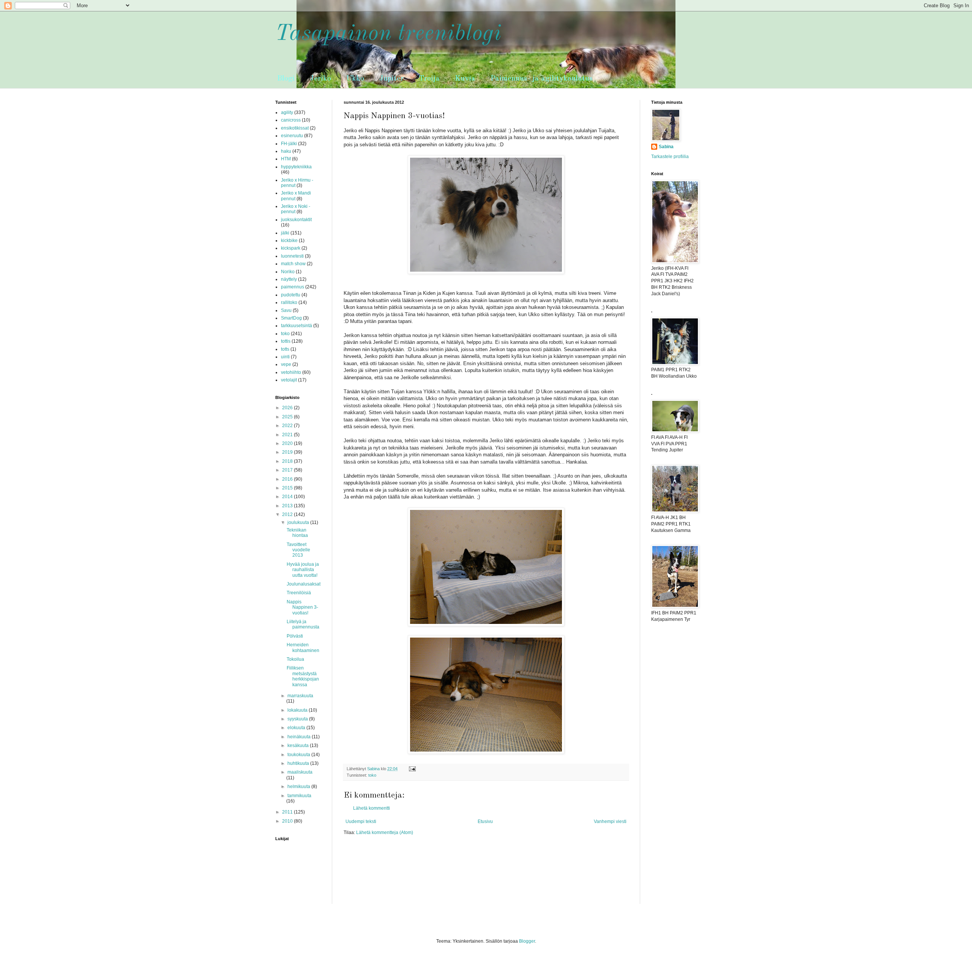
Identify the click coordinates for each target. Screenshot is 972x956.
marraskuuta (300, 695)
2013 (288, 505)
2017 (288, 470)
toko (372, 775)
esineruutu (292, 135)
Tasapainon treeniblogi (388, 33)
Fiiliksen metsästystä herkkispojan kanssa (303, 676)
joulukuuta (298, 522)
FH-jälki (289, 143)
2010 (288, 821)
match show (293, 263)
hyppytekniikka (296, 166)
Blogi (286, 78)
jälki (285, 233)
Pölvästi (295, 636)
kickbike (289, 240)
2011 (288, 812)
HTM (286, 158)
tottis (285, 341)
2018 (288, 461)
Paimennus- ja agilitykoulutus (542, 78)
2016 (288, 479)
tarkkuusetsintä (296, 325)
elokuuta (296, 727)
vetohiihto (291, 372)
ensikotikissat (295, 128)
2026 (288, 407)
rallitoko (289, 302)
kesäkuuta (298, 745)
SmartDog (291, 318)
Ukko (355, 78)
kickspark (290, 248)
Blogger (527, 941)
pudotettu (290, 295)
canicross (291, 120)
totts (285, 349)
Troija (429, 78)
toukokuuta (299, 754)
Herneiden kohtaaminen (303, 647)
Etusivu (485, 821)
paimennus (292, 287)
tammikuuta (299, 795)
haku (286, 151)
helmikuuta (299, 786)
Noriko (288, 271)
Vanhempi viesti (610, 821)
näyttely (289, 279)
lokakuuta (298, 710)
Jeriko (320, 78)
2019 (288, 452)
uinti (285, 356)
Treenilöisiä (299, 592)
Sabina (666, 146)
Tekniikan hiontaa (297, 532)
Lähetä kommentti (371, 808)
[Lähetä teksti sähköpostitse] (412, 768)
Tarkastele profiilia (670, 156)
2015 (288, 488)
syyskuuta (298, 719)
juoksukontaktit (296, 219)
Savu (286, 310)
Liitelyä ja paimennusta (303, 624)
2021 (288, 434)
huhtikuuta (298, 763)
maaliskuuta (299, 772)
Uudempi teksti (361, 821)
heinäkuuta (299, 736)
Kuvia (465, 78)
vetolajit (289, 380)
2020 (288, 443)
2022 (288, 425)
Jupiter (391, 78)
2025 (288, 416)
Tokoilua (295, 659)
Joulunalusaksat (303, 584)
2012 (288, 514)
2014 (288, 496)
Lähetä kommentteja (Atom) (384, 832)
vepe (286, 364)
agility (287, 112)
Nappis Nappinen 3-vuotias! (302, 607)
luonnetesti (292, 256)
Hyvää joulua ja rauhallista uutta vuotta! (303, 570)
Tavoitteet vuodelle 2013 (298, 550)
